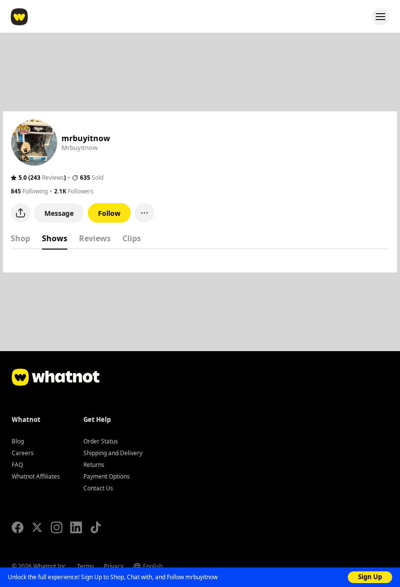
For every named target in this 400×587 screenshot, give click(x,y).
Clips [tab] (131, 238)
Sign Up (370, 576)
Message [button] (59, 213)
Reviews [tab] (95, 238)
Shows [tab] (54, 238)
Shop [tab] (20, 238)
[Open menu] (380, 16)
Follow (109, 213)
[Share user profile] (20, 213)
